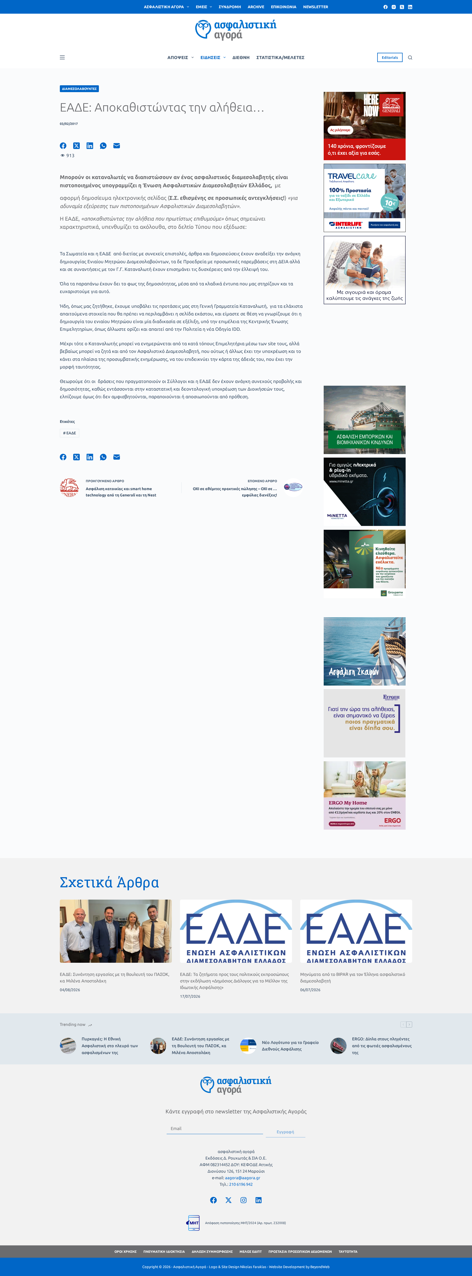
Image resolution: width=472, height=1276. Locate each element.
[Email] (120, 146)
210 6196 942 (241, 1184)
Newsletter (315, 7)
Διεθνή (241, 57)
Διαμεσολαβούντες (79, 88)
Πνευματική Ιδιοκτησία (164, 1251)
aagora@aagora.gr (242, 1177)
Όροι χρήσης (125, 1251)
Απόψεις (177, 57)
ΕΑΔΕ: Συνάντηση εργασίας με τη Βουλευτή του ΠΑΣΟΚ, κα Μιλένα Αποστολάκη (200, 1046)
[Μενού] (62, 57)
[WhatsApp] (106, 146)
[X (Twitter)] (402, 7)
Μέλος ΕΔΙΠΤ (251, 1251)
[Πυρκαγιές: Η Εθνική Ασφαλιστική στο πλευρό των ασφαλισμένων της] (68, 1046)
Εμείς (201, 7)
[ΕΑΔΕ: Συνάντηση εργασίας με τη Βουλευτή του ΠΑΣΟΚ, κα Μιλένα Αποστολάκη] (116, 931)
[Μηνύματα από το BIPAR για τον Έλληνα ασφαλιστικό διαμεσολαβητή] (356, 931)
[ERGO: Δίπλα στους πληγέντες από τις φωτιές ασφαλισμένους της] (338, 1046)
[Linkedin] (259, 1200)
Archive (256, 7)
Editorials (390, 57)
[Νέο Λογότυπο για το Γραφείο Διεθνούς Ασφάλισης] (248, 1046)
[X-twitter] (228, 1200)
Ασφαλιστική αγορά (164, 7)
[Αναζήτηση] (410, 57)
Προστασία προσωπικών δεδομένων (300, 1251)
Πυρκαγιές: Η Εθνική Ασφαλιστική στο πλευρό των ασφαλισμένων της (110, 1046)
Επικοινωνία (283, 7)
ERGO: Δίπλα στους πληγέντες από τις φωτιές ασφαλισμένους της (382, 1046)
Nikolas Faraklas (253, 1267)
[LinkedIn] (410, 7)
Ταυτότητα (348, 1251)
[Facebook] (386, 7)
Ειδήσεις (210, 57)
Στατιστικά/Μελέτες (280, 57)
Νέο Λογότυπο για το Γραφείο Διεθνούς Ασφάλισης (290, 1046)
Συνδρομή (230, 7)
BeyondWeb (320, 1267)
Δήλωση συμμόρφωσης (212, 1251)
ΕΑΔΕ (69, 433)
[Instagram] (394, 7)
